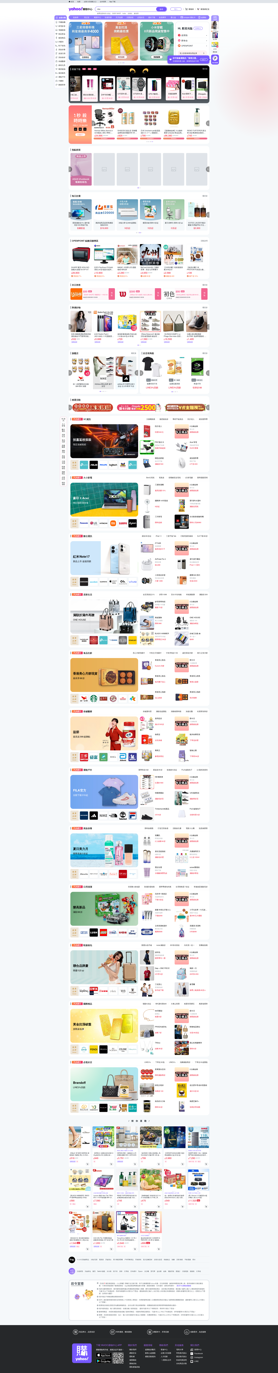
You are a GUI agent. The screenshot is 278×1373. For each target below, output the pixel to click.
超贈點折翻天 (150, 1349)
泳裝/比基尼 (158, 1259)
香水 (193, 1259)
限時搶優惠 (149, 828)
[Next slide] (89, 1137)
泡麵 (173, 1259)
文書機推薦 (150, 419)
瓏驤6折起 (147, 1003)
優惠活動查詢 (150, 1356)
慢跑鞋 (192, 1271)
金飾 (164, 1271)
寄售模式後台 (181, 1353)
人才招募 (164, 1356)
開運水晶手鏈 (146, 945)
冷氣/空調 (94, 1259)
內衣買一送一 (189, 945)
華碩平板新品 (178, 419)
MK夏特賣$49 (161, 1003)
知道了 (204, 59)
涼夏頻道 (130, 17)
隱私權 (132, 1356)
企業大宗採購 (166, 1353)
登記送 (86, 17)
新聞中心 (198, 1349)
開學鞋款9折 (144, 770)
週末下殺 (151, 17)
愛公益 (173, 17)
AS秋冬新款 (175, 945)
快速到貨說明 (181, 1360)
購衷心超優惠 (150, 1353)
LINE (196, 1361)
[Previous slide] (70, 1137)
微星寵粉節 (164, 419)
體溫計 (178, 1271)
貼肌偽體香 (203, 828)
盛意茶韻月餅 (187, 653)
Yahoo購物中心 (80, 9)
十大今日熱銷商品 (83, 1259)
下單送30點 (160, 1062)
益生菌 (159, 1271)
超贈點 (203, 17)
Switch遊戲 (101, 1271)
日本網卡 (133, 1271)
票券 (120, 1271)
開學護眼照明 (202, 477)
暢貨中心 (97, 17)
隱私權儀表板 (134, 1367)
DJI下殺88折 (202, 536)
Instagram (198, 1357)
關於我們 (132, 1349)
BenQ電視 (150, 477)
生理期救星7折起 (182, 886)
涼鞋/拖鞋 (179, 1259)
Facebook (198, 1353)
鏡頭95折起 (146, 536)
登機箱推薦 (203, 945)
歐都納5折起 (172, 770)
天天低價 (119, 17)
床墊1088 (163, 594)
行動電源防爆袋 (187, 536)
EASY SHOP (116, 13)
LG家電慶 (189, 477)
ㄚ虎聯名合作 (166, 1360)
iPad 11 (159, 536)
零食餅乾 (138, 1259)
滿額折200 (203, 594)
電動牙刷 (171, 1271)
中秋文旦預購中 (155, 653)
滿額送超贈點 (161, 711)
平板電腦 (188, 1259)
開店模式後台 (181, 1356)
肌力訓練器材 (147, 1259)
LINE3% (147, 1062)
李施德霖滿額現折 (201, 886)
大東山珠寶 (175, 1003)
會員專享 (162, 17)
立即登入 (198, 28)
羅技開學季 (203, 419)
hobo (124, 13)
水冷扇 (109, 1271)
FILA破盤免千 (186, 770)
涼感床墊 (80, 1271)
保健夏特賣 (147, 711)
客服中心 (164, 1349)
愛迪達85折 (157, 770)
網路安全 (132, 1353)
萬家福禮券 (203, 1003)
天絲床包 (88, 1271)
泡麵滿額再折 (185, 1062)
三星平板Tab (171, 536)
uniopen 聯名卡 (189, 17)
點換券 (75, 17)
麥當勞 (136, 13)
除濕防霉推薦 (149, 886)
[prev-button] (70, 407)
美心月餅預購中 (139, 653)
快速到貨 (108, 17)
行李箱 (126, 1271)
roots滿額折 (161, 945)
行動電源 (185, 1271)
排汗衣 (115, 1271)
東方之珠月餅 (202, 653)
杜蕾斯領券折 (202, 711)
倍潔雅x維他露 (134, 886)
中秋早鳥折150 (172, 653)
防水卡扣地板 (176, 594)
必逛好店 (140, 17)
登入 (176, 9)
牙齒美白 (108, 1259)
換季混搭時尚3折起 (104, 13)
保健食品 (167, 1259)
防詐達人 (191, 419)
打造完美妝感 (163, 828)
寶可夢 (153, 1271)
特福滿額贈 (190, 594)
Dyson (140, 1271)
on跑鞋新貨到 (202, 770)
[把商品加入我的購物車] (88, 1164)
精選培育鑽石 (189, 1003)
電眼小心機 (190, 828)
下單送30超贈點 (201, 1062)
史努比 (130, 13)
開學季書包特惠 (165, 886)
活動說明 (204, 240)
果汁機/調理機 (118, 1259)
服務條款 (132, 1360)
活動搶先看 (177, 828)
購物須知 (132, 1363)
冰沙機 (146, 1271)
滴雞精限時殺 (176, 711)
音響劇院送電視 (175, 477)
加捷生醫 (189, 711)
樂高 (94, 1271)
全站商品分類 (181, 1363)
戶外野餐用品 (129, 1259)
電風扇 (161, 477)
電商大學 (179, 1349)
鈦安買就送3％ (149, 594)
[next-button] (207, 407)
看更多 (215, 52)
